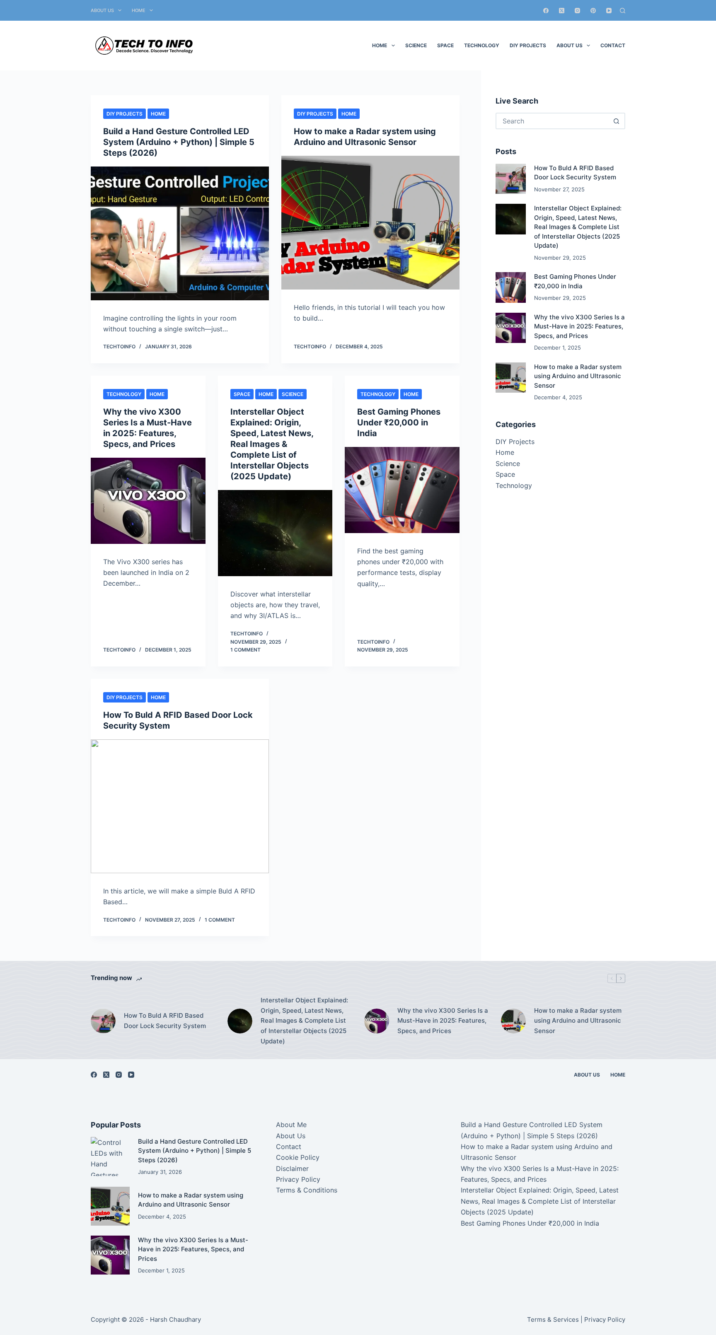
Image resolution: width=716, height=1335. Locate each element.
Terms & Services (553, 1319)
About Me (291, 1124)
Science (416, 45)
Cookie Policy (297, 1157)
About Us (102, 10)
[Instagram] (577, 10)
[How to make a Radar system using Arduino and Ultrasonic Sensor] (370, 223)
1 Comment (245, 650)
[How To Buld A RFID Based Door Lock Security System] (180, 806)
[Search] (622, 10)
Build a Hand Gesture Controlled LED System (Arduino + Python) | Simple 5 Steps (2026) (178, 142)
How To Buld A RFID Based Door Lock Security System (165, 1021)
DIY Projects (528, 45)
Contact (612, 45)
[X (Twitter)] (561, 10)
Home (138, 10)
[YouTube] (609, 10)
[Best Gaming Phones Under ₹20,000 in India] (402, 490)
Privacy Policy (298, 1179)
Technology (481, 45)
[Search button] (616, 121)
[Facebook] (546, 10)
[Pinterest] (593, 10)
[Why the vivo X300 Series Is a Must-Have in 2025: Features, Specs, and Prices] (148, 501)
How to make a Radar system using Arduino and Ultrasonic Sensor (578, 376)
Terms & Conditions (306, 1190)
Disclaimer (292, 1168)
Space (445, 45)
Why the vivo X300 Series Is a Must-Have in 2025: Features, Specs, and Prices (579, 326)
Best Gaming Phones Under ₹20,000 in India (398, 422)
